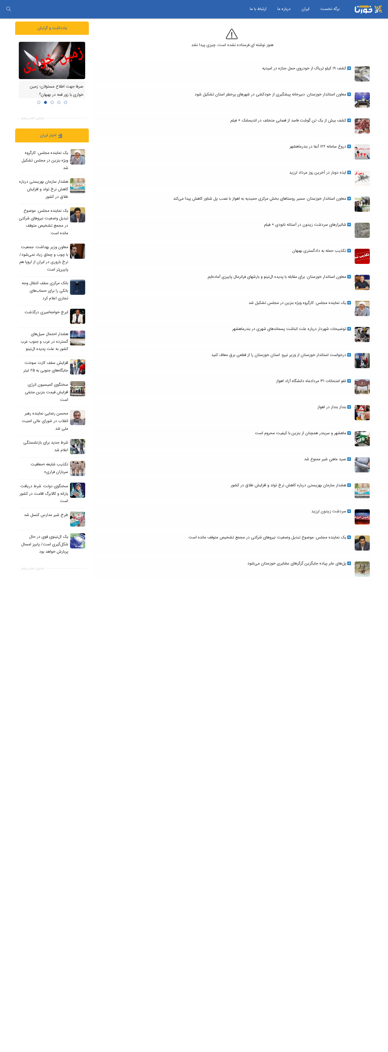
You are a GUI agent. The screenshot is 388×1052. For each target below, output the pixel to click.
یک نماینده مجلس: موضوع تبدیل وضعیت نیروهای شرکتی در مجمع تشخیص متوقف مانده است (43, 222)
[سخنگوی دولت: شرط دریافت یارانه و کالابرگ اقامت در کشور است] (77, 490)
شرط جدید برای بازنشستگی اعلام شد (45, 446)
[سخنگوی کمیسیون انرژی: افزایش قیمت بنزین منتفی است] (77, 388)
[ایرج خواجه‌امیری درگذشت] (77, 316)
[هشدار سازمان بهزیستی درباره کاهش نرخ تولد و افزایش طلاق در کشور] (77, 185)
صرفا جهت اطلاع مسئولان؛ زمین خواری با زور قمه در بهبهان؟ (56, 90)
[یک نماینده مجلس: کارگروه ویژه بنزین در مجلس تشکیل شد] (77, 157)
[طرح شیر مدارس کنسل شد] (77, 518)
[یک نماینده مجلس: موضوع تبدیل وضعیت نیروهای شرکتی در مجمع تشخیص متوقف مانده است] (77, 214)
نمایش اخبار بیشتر (32, 118)
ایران (305, 9)
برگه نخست (330, 9)
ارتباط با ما (258, 9)
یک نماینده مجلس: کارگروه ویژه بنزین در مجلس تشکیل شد (45, 160)
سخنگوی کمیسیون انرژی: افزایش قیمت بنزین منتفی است (46, 392)
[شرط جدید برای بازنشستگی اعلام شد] (77, 446)
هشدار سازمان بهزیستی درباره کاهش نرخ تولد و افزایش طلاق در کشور (43, 189)
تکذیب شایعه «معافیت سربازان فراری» (49, 468)
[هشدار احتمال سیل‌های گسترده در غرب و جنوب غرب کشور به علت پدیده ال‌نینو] (77, 337)
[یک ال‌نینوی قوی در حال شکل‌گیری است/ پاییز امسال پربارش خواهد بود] (77, 540)
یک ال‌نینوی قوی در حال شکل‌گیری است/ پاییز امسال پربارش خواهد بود (44, 544)
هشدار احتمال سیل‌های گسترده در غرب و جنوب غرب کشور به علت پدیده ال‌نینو (44, 341)
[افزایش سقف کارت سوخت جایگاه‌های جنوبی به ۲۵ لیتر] (77, 367)
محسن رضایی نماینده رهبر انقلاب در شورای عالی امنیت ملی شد (45, 420)
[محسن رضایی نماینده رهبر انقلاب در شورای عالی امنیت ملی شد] (77, 417)
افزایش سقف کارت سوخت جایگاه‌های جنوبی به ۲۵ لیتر (45, 367)
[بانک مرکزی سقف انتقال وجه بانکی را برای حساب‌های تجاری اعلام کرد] (77, 287)
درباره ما (284, 9)
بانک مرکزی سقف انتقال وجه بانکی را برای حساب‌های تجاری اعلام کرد (45, 290)
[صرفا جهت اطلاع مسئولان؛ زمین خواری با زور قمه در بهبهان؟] (52, 60)
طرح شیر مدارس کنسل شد (46, 515)
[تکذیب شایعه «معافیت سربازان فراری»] (77, 468)
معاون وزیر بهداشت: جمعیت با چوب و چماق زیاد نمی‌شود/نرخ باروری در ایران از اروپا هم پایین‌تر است (43, 258)
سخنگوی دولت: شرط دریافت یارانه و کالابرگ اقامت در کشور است (43, 493)
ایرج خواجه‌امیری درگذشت (46, 312)
